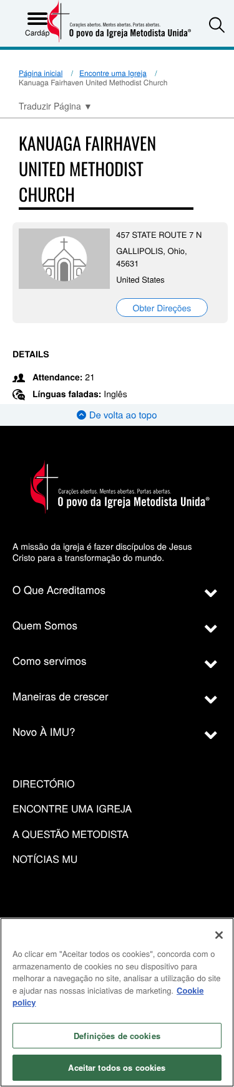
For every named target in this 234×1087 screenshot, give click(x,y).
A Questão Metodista (70, 834)
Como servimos (49, 660)
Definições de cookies (117, 1036)
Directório (43, 784)
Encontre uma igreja (72, 809)
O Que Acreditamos (58, 589)
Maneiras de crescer (60, 695)
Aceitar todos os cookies (116, 1067)
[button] (217, 24)
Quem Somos (44, 625)
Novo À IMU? (44, 731)
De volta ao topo (121, 414)
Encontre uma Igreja (113, 73)
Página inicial (40, 73)
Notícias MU (44, 859)
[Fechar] (219, 935)
